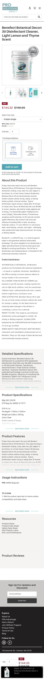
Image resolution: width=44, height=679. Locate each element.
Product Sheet (8, 524)
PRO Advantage (9, 619)
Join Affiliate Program (11, 625)
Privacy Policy (8, 628)
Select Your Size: (8, 115)
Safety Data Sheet (10, 528)
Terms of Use (7, 631)
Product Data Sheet (10, 526)
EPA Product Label (10, 530)
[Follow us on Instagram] (4, 644)
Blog (4, 633)
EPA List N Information (11, 533)
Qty (4, 662)
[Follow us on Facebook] (10, 644)
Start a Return (8, 622)
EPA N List (6, 409)
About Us (6, 616)
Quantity (5, 131)
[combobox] (22, 16)
